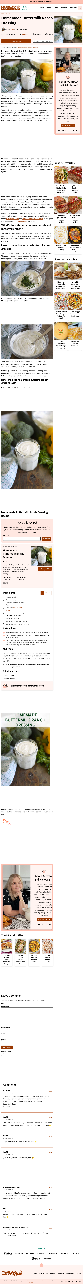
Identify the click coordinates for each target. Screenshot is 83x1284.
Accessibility (48, 1280)
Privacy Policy (31, 1280)
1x (42, 593)
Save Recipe (46, 538)
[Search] (80, 8)
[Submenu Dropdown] (52, 7)
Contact (79, 1273)
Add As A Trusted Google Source (44, 41)
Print (48, 568)
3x (49, 593)
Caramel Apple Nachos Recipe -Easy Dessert (75, 314)
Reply (50, 1091)
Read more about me (44, 919)
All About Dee (51, 1273)
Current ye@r (6, 1051)
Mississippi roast (12, 219)
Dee (13, 29)
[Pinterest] (50, 924)
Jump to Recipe (16, 41)
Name (3, 1033)
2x (46, 593)
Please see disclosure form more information (28, 47)
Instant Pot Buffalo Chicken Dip (75, 344)
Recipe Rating (6, 1027)
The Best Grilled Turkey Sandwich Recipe (6, 960)
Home (42, 7)
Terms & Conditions (40, 1280)
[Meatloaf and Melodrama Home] (15, 8)
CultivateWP (30, 1282)
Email (6, 536)
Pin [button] (41, 568)
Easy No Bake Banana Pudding (61, 248)
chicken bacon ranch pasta (32, 219)
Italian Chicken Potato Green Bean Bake (20, 960)
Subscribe (64, 7)
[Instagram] (35, 924)
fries (20, 216)
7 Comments (24, 34)
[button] (1, 34)
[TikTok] (77, 130)
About (56, 7)
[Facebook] (42, 924)
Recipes (49, 7)
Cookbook (73, 7)
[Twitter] (46, 924)
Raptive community (45, 1)
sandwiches (22, 221)
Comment (5, 1006)
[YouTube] (39, 924)
